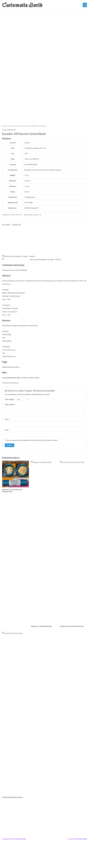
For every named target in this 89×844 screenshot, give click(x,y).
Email (7, 430)
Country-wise (15, 126)
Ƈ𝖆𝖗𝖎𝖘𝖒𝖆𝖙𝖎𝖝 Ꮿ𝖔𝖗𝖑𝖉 (22, 5)
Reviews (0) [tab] (16, 225)
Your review (10, 404)
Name (7, 419)
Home (4, 126)
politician (36, 214)
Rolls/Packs (12, 130)
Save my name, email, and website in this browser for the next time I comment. (32, 440)
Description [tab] (6, 225)
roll (40, 214)
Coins (8, 126)
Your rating (10, 399)
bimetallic (30, 214)
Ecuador (23, 126)
